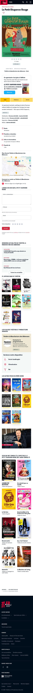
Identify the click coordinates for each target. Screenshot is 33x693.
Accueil (4, 589)
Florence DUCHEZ (13, 116)
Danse (12, 644)
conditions (16, 232)
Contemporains (5, 644)
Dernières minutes (17, 652)
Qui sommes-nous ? (6, 684)
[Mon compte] (27, 2)
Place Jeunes (15, 655)
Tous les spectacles (6, 627)
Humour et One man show (16, 636)
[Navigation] (30, 2)
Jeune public (9, 68)
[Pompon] (6, 285)
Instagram (7, 666)
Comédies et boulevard (7, 641)
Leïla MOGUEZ (24, 118)
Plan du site (16, 684)
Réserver (9, 92)
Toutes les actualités (16, 272)
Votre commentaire (8, 194)
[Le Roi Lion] (26, 401)
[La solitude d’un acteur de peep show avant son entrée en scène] (16, 285)
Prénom (5, 207)
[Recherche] (23, 2)
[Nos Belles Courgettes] (26, 285)
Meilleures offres (6, 655)
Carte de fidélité (24, 655)
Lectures (16, 638)
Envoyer (6, 228)
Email (4, 215)
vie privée (27, 232)
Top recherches (5, 658)
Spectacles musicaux (20, 68)
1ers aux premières (6, 652)
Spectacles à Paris (8, 6)
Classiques (17, 641)
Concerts (22, 638)
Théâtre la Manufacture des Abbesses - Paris (16, 71)
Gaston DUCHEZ (23, 116)
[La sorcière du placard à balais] (6, 417)
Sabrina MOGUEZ (10, 122)
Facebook (3, 666)
